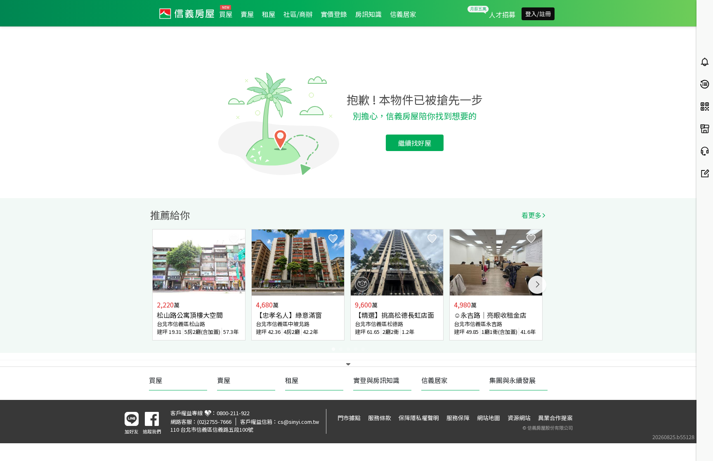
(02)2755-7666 (214, 422)
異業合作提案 (555, 418)
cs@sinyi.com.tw (298, 422)
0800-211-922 (233, 413)
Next (537, 285)
